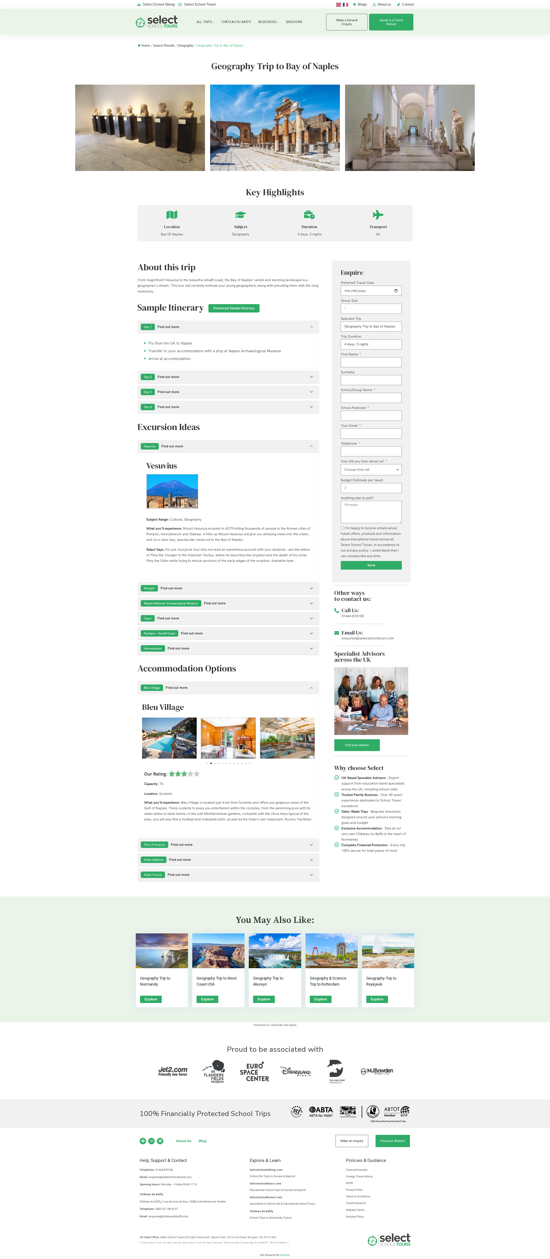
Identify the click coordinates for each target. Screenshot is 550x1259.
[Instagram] (151, 1141)
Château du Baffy (236, 22)
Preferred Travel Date (357, 282)
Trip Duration (351, 336)
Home (145, 45)
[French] (346, 4)
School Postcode (354, 407)
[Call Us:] (336, 610)
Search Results (164, 45)
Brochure (294, 22)
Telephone (349, 443)
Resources (267, 22)
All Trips (204, 22)
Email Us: (352, 632)
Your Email (350, 425)
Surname (348, 372)
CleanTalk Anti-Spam (283, 1025)
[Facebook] (143, 1141)
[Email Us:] (336, 633)
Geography (185, 45)
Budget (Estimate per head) (362, 480)
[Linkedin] (160, 1141)
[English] (339, 4)
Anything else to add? (357, 498)
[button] (147, 739)
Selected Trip (351, 318)
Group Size (349, 300)
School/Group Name (357, 390)
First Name (350, 354)
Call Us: (350, 610)
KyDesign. (285, 1255)
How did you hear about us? (363, 461)
